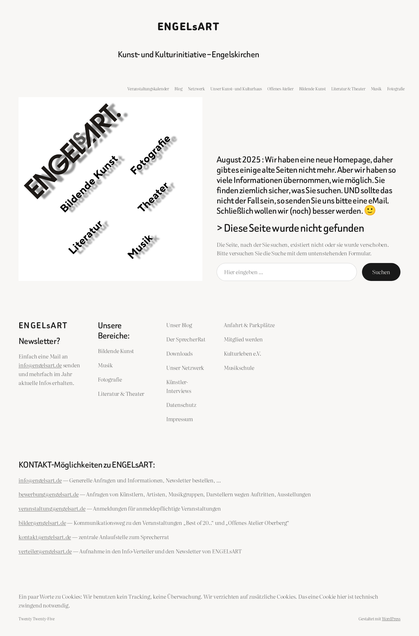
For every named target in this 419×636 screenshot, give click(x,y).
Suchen (381, 272)
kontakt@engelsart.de (45, 537)
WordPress (391, 618)
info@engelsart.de (40, 365)
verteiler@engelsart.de (45, 551)
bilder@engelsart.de (42, 522)
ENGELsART (188, 26)
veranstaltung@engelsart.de (52, 508)
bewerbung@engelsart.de (49, 494)
